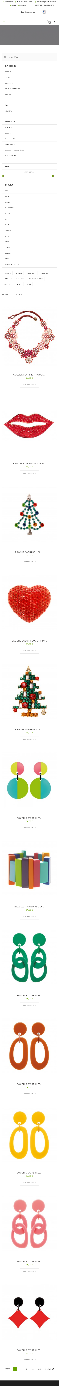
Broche (8, 72)
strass (19, 273)
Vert (7, 242)
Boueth (8, 133)
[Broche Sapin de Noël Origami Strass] (29, 691)
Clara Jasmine (10, 139)
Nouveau (8, 111)
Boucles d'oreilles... (29, 818)
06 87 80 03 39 (9, 2)
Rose (7, 259)
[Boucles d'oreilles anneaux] (29, 1046)
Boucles (20, 279)
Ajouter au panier (29, 384)
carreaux (31, 273)
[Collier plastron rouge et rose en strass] (29, 337)
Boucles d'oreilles (12, 89)
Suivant (49, 1369)
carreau (45, 273)
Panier (49, 22)
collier (7, 273)
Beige (7, 196)
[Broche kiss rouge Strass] (29, 425)
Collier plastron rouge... (29, 375)
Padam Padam (10, 156)
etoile (19, 284)
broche (7, 284)
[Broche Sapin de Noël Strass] (29, 514)
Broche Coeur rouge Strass (29, 641)
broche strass (36, 279)
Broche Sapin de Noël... (29, 552)
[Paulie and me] (29, 12)
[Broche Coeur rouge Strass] (29, 603)
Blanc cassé (9, 208)
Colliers (8, 77)
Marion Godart (11, 144)
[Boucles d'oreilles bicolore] (29, 780)
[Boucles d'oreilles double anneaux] (29, 957)
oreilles (8, 279)
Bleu (7, 236)
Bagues (8, 94)
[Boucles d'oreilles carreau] (29, 1312)
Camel (7, 225)
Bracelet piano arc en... (29, 907)
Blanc (7, 202)
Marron (8, 253)
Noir (7, 219)
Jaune (7, 247)
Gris (6, 191)
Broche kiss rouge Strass (29, 463)
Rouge (7, 213)
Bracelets (9, 83)
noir (29, 284)
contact (38, 5)
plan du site (49, 5)
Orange (8, 230)
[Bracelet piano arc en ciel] (29, 869)
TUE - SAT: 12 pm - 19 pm (25, 2)
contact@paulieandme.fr (46, 2)
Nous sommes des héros (14, 150)
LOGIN (13, 5)
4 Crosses (8, 127)
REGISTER (22, 5)
